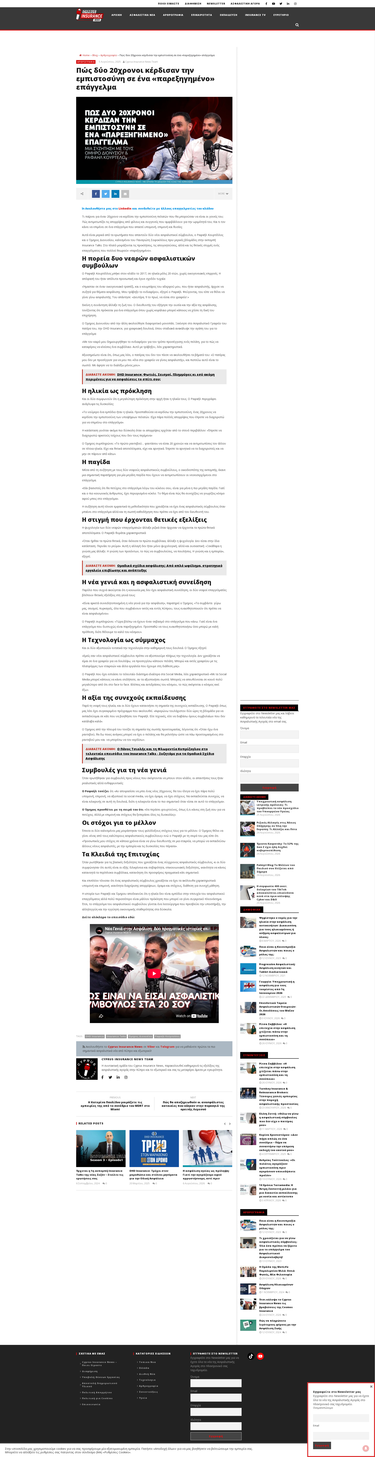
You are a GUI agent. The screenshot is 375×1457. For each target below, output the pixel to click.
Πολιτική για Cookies (97, 1398)
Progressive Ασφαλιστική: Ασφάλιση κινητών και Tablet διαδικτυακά (277, 968)
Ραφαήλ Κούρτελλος (167, 1036)
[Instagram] (295, 3)
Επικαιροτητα (201, 15)
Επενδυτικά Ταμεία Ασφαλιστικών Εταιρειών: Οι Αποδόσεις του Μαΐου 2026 (277, 1008)
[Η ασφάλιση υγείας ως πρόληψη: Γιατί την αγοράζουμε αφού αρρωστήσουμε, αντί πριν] (207, 1148)
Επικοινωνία (91, 1404)
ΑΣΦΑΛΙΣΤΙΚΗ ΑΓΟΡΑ (245, 3)
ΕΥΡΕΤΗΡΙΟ (281, 15)
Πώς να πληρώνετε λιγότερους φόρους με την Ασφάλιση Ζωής (277, 1324)
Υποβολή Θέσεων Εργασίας (101, 1377)
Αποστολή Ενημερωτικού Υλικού (99, 1385)
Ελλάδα (144, 1367)
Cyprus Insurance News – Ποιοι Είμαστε (99, 1364)
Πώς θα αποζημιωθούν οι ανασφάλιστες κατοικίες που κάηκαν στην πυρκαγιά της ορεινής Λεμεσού (193, 1104)
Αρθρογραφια (173, 15)
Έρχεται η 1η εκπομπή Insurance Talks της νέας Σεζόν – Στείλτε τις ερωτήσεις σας (99, 1174)
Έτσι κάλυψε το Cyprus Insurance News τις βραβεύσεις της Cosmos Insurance (276, 1305)
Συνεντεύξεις (148, 1391)
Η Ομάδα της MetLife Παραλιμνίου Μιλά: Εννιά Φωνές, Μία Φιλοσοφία (277, 1270)
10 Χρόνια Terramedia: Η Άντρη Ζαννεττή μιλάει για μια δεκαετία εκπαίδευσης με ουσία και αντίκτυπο (278, 1190)
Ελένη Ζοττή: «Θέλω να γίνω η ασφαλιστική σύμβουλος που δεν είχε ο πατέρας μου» (278, 1119)
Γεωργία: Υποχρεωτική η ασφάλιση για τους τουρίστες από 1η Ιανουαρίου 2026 (277, 987)
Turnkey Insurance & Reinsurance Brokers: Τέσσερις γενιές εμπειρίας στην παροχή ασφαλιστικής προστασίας (278, 1096)
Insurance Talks (116, 1036)
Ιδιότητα (245, 771)
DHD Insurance (95, 1036)
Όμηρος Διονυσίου (140, 1036)
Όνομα (244, 728)
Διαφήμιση (90, 1371)
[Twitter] (280, 3)
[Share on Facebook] (96, 194)
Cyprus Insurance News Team (141, 61)
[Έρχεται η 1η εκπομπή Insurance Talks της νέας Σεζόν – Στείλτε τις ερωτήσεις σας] (101, 1148)
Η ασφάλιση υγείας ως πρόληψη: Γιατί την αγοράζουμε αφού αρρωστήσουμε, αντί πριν (206, 1174)
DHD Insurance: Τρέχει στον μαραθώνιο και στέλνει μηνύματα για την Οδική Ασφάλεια (153, 1174)
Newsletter (216, 3)
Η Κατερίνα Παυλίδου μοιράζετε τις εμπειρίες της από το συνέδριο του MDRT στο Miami (115, 1104)
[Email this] (125, 194)
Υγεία (143, 1397)
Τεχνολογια (147, 1379)
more (222, 193)
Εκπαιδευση (228, 15)
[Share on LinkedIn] (115, 194)
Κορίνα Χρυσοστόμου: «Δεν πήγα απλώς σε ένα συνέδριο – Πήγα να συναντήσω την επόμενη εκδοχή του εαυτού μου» (278, 1142)
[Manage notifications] (366, 1448)
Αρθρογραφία (108, 55)
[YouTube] (273, 3)
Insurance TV (255, 15)
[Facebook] (266, 3)
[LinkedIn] (288, 3)
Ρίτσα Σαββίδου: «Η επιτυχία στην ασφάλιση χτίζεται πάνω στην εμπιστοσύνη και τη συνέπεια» (277, 1031)
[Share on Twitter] (106, 194)
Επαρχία (245, 757)
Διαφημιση (193, 3)
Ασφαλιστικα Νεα (142, 15)
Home (86, 55)
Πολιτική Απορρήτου (97, 1392)
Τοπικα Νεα (147, 1362)
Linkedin (125, 208)
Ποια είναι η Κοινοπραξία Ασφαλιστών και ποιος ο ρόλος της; (277, 950)
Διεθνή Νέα (147, 1373)
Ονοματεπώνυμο (323, 1407)
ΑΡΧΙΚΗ (117, 15)
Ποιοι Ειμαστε (168, 3)
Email (243, 742)
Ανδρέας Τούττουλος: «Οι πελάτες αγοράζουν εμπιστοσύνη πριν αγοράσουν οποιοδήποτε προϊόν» (277, 1167)
